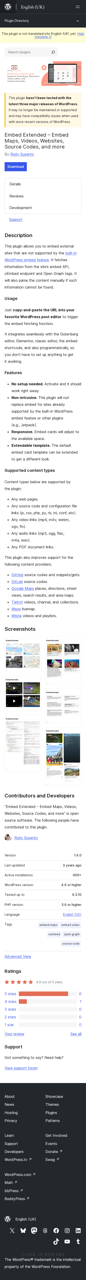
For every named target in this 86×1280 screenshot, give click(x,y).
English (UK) (25, 1219)
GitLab (17, 581)
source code (71, 943)
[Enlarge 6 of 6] (75, 733)
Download (16, 167)
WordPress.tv (18, 1159)
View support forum (21, 1068)
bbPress (14, 1190)
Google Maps (22, 588)
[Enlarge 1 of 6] (35, 642)
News (9, 1104)
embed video (70, 925)
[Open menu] (78, 7)
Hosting (11, 1112)
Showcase (54, 1096)
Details (15, 184)
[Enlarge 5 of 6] (75, 694)
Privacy (11, 1120)
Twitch (17, 602)
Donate (54, 1151)
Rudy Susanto (22, 154)
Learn (9, 1135)
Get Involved (56, 1135)
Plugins (51, 1112)
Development (20, 207)
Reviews (16, 196)
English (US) (72, 914)
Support (15, 219)
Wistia (16, 615)
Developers (14, 1151)
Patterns (52, 1120)
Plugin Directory (17, 21)
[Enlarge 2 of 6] (35, 682)
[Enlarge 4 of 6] (75, 642)
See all (75, 1034)
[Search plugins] (53, 52)
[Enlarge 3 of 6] (35, 721)
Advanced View (18, 956)
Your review (14, 1034)
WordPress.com (20, 1174)
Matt (11, 1182)
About (10, 1096)
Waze (16, 609)
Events (51, 1143)
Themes (52, 1104)
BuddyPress (17, 1198)
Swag (52, 1159)
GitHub (17, 574)
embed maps (48, 925)
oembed (54, 934)
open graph (72, 934)
